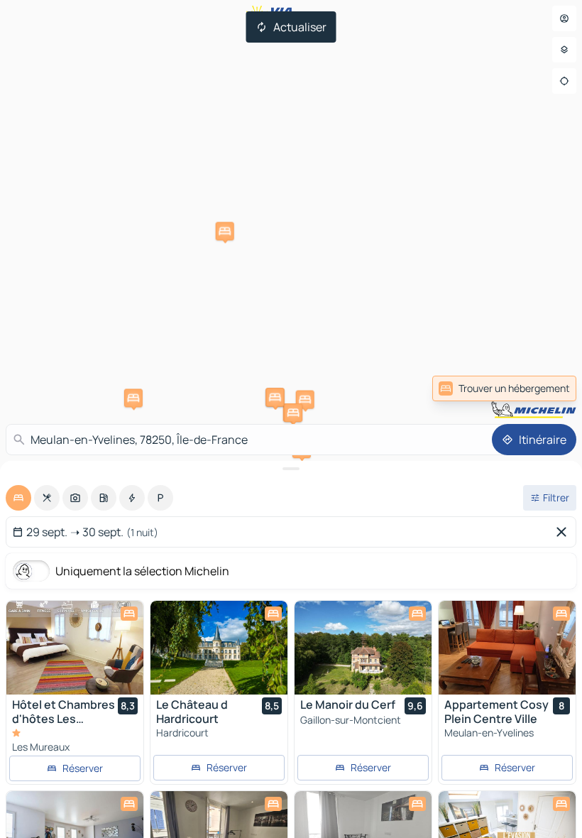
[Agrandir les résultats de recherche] (291, 469)
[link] (504, 388)
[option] (18, 498)
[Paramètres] (564, 49)
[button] (133, 397)
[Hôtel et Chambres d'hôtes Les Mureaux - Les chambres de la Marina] (74, 648)
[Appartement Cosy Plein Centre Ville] (507, 648)
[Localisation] (564, 81)
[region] (74, 648)
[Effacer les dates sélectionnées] (564, 532)
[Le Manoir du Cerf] (363, 648)
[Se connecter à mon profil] (564, 18)
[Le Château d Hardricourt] (218, 648)
